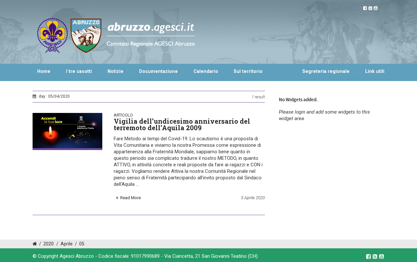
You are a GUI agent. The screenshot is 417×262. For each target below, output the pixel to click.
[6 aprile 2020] (67, 130)
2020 (48, 244)
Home (43, 71)
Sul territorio (248, 71)
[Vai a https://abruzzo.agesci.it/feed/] (370, 8)
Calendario (206, 71)
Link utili (374, 71)
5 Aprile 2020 (253, 197)
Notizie (115, 71)
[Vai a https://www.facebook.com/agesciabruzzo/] (365, 8)
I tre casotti (79, 71)
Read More (130, 197)
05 (81, 244)
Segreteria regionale (326, 71)
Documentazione (158, 71)
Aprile (67, 244)
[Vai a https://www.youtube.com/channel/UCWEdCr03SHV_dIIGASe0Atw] (375, 8)
